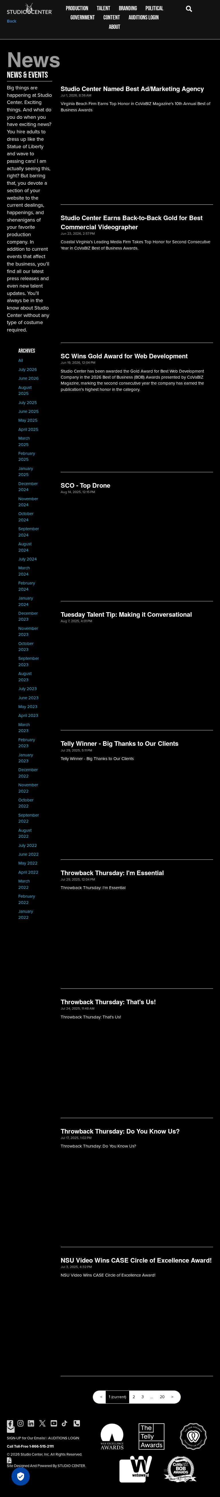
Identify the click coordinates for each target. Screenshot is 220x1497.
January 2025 (25, 471)
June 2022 (28, 854)
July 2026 (27, 369)
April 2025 (28, 429)
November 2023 (28, 631)
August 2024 (25, 547)
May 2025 (28, 420)
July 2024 (27, 559)
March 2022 (24, 884)
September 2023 (28, 661)
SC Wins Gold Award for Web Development (124, 355)
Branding (128, 8)
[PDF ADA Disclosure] (9, 1460)
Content (111, 17)
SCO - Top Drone (85, 485)
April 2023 (28, 715)
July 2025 (27, 402)
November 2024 (28, 502)
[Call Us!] (77, 1423)
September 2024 (28, 532)
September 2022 (28, 818)
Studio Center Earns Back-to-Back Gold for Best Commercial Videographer (132, 222)
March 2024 (24, 571)
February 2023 (26, 743)
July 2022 (27, 845)
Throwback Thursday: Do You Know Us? (120, 1131)
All (20, 360)
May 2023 (27, 707)
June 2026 (28, 378)
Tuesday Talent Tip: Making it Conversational (126, 614)
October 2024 (26, 517)
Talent (103, 8)
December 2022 (28, 773)
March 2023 (24, 728)
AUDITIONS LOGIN (63, 1438)
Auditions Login (144, 17)
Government (82, 17)
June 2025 (28, 411)
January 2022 (25, 914)
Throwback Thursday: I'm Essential (112, 872)
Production (77, 8)
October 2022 (26, 803)
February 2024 (26, 586)
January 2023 (25, 758)
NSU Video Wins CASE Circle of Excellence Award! (136, 1260)
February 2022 (26, 899)
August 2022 (25, 833)
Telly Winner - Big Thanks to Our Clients (119, 743)
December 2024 (28, 487)
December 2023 (28, 616)
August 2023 (25, 676)
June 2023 (28, 698)
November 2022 (28, 788)
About (114, 26)
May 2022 (28, 863)
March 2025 (24, 441)
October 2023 (26, 646)
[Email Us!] (11, 1429)
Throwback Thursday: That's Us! (108, 1001)
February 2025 (26, 456)
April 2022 (28, 872)
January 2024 (25, 601)
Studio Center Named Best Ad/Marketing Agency (132, 88)
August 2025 (25, 390)
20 (162, 1397)
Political (154, 8)
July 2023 (27, 689)
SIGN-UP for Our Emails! (26, 1438)
